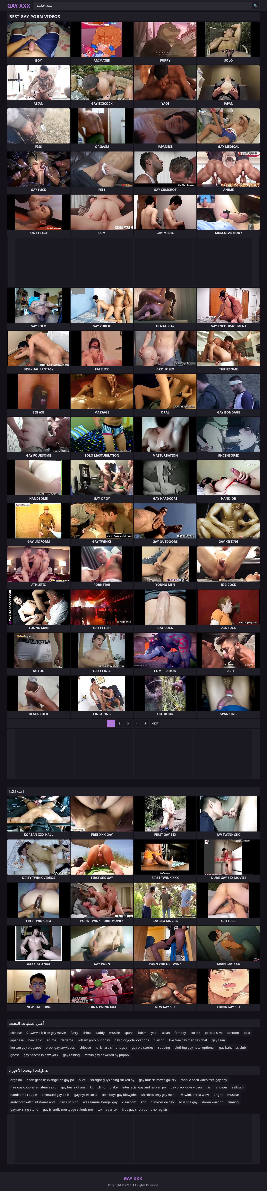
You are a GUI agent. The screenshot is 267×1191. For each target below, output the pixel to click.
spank (129, 1033)
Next (155, 723)
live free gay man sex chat (188, 1040)
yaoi (154, 1033)
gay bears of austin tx (77, 1087)
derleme (67, 1040)
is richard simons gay (111, 1047)
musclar (233, 1095)
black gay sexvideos (60, 1047)
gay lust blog (68, 1102)
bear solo (35, 1040)
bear (247, 1033)
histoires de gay (162, 1102)
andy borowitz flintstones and (32, 1102)
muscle (114, 1033)
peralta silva (214, 1033)
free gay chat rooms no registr (145, 1109)
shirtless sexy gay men (158, 1095)
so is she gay (188, 1102)
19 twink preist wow (194, 1095)
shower (221, 1087)
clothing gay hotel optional (194, 1047)
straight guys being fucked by (112, 1080)
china (87, 1033)
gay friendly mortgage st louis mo (68, 1109)
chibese (85, 1047)
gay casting (71, 1055)
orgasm (16, 1080)
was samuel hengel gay (100, 1102)
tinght (218, 1095)
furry (74, 1033)
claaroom (129, 1102)
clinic (101, 1087)
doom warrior (212, 1102)
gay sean (218, 1040)
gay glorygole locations (132, 1040)
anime (51, 1040)
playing (159, 1040)
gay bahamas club (232, 1047)
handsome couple (23, 1095)
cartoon (233, 1033)
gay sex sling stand (24, 1109)
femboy (180, 1033)
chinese (16, 1033)
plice (82, 1080)
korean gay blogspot (25, 1047)
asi (209, 1087)
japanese (17, 1040)
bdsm (142, 1033)
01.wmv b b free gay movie (46, 1033)
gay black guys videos (187, 1087)
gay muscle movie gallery (157, 1080)
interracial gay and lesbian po (144, 1087)
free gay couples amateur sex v (33, 1087)
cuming (233, 1102)
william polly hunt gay (94, 1040)
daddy (100, 1033)
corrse (195, 1033)
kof (143, 1102)
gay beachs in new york (41, 1055)
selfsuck (238, 1087)
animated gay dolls (56, 1095)
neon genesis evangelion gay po (50, 1080)
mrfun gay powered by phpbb (106, 1055)
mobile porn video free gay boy (204, 1080)
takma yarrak (107, 1109)
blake (114, 1087)
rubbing (164, 1047)
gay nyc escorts (85, 1095)
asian (166, 1033)
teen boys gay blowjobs (119, 1095)
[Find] (255, 5)
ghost (14, 1055)
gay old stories (142, 1047)
